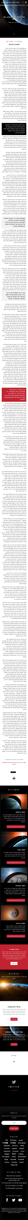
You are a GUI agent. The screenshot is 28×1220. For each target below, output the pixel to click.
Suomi (21, 1162)
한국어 (14, 1154)
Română (21, 1159)
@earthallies (14, 1090)
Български (22, 1143)
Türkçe (6, 1162)
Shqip (6, 1159)
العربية (21, 1140)
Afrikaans (13, 1140)
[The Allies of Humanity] (11, 2)
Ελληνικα (7, 1146)
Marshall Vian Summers (14, 1176)
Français (7, 1148)
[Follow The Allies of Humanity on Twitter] (13, 1200)
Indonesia (7, 1151)
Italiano (21, 1154)
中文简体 (13, 1143)
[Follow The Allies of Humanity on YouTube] (20, 1200)
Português (5, 1157)
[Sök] (23, 2)
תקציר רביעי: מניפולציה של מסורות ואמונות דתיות (14, 763)
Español (14, 1148)
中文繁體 (5, 1143)
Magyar (7, 1154)
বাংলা (7, 1140)
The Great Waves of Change (14, 1185)
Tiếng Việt (14, 1165)
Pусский (13, 1159)
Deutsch (15, 1146)
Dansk (22, 1146)
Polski (14, 1157)
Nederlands (22, 1157)
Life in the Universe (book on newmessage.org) (14, 1179)
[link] (14, 778)
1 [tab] (14, 987)
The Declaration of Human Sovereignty (14, 1183)
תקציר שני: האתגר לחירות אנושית (14, 759)
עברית (22, 1151)
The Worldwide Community (14, 1188)
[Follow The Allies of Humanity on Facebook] (7, 1200)
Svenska (14, 1162)
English (21, 1148)
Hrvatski (15, 1151)
